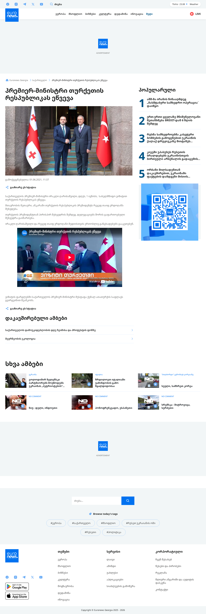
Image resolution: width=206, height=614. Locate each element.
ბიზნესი (63, 572)
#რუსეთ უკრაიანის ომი (140, 523)
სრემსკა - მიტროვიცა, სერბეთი (176, 406)
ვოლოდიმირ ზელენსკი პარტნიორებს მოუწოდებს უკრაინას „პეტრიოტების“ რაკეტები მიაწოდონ (46, 383)
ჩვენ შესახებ (163, 559)
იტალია (99, 374)
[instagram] (16, 4)
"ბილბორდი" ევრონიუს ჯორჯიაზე (177, 374)
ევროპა (62, 559)
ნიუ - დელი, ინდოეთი (43, 408)
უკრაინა (33, 374)
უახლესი (112, 572)
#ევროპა (56, 523)
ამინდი (111, 566)
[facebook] (7, 4)
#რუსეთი (90, 532)
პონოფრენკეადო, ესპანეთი (113, 408)
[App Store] (17, 596)
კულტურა (64, 579)
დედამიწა (64, 593)
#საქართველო (81, 523)
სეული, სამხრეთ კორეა (177, 386)
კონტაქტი (161, 589)
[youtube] (41, 4)
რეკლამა (161, 572)
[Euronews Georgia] (12, 15)
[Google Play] (17, 586)
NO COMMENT (35, 396)
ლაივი (111, 559)
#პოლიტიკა (114, 532)
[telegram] (24, 4)
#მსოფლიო (108, 523)
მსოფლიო (64, 566)
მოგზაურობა (66, 586)
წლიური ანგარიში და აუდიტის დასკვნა (174, 581)
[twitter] (33, 4)
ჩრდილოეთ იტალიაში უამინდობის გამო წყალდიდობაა (110, 383)
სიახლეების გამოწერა (121, 586)
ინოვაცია (64, 599)
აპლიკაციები (115, 579)
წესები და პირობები (168, 566)
